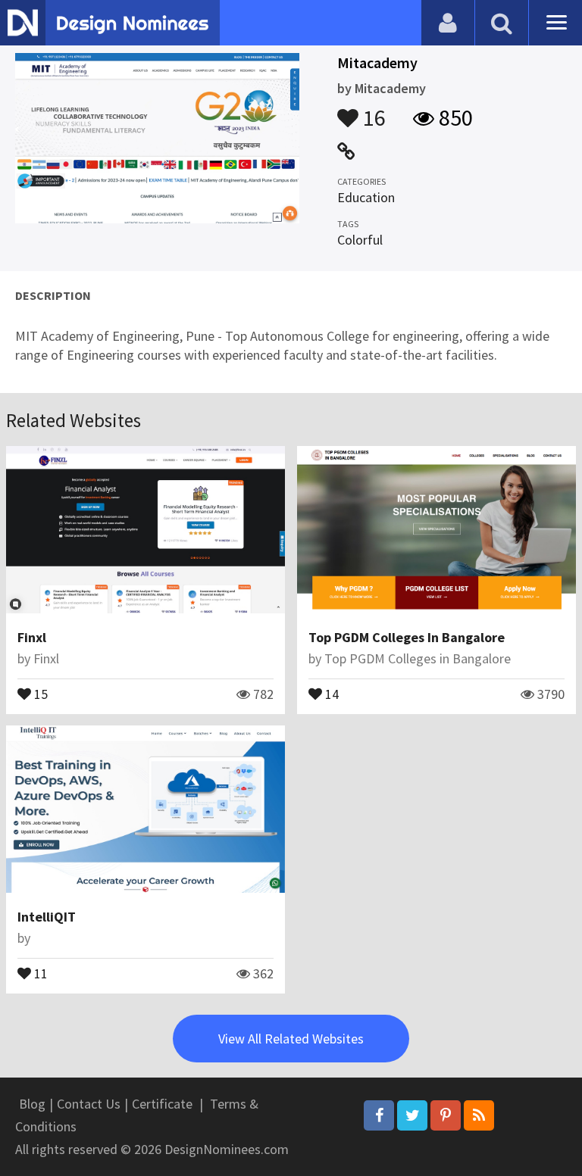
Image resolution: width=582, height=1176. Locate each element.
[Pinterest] (445, 1115)
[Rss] (479, 1115)
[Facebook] (379, 1115)
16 (372, 110)
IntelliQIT (46, 916)
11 (39, 972)
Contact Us (88, 1103)
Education (366, 197)
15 (39, 692)
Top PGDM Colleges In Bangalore (406, 637)
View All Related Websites (291, 1038)
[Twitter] (412, 1115)
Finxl (31, 637)
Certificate (162, 1103)
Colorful (360, 239)
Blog (32, 1103)
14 (330, 692)
